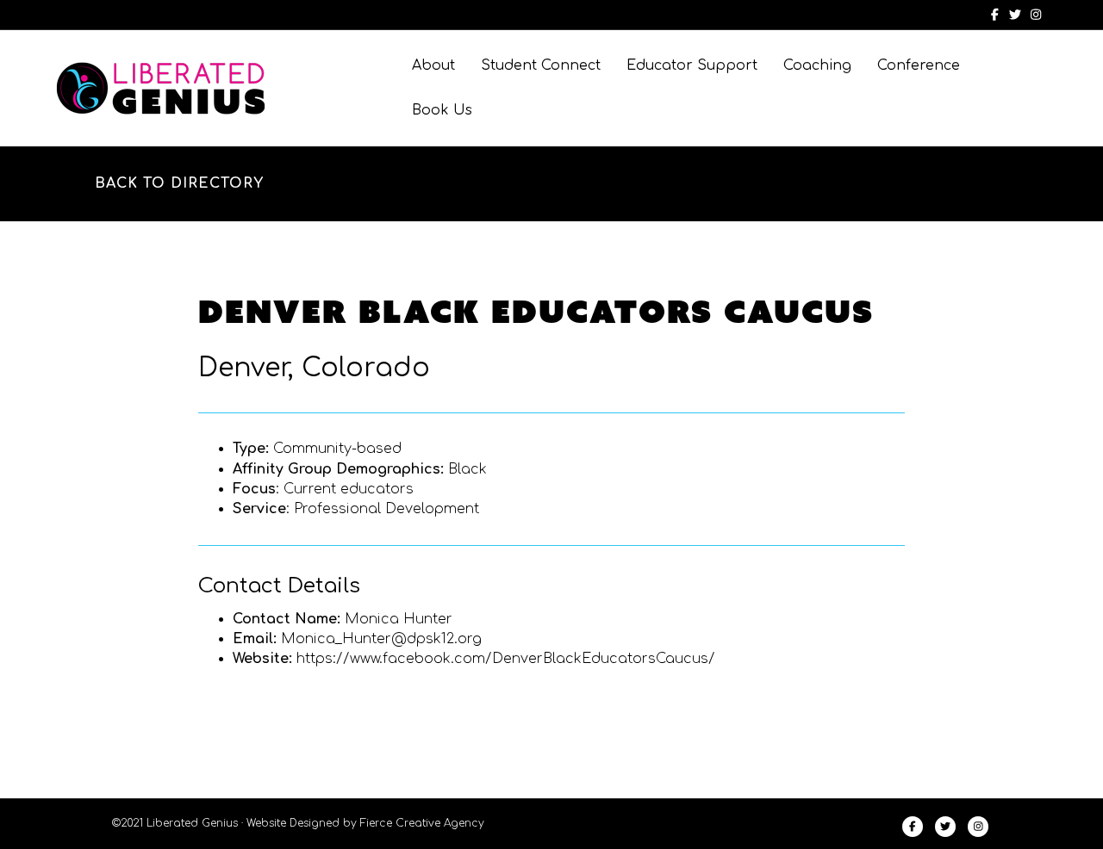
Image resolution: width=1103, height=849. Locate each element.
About (433, 65)
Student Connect (541, 65)
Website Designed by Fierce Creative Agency (365, 823)
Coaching (817, 65)
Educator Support (691, 65)
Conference (918, 65)
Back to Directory (179, 183)
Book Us (442, 110)
